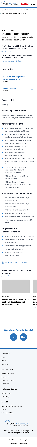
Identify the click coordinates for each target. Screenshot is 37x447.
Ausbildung (5, 397)
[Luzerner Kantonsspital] (17, 423)
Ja (14, 337)
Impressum (23, 444)
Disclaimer (13, 444)
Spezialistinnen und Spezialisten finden (15, 10)
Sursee (4, 361)
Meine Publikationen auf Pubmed (16, 263)
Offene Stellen (6, 393)
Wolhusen (5, 364)
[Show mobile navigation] (33, 3)
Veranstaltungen (7, 413)
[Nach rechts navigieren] (7, 276)
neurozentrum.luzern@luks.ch (12, 61)
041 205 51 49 (6, 51)
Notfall (25, 3)
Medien (4, 409)
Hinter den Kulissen (8, 380)
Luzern (4, 357)
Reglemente (5, 384)
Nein (23, 337)
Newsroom (5, 377)
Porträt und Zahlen (8, 374)
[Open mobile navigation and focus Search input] (31, 3)
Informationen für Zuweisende (12, 406)
